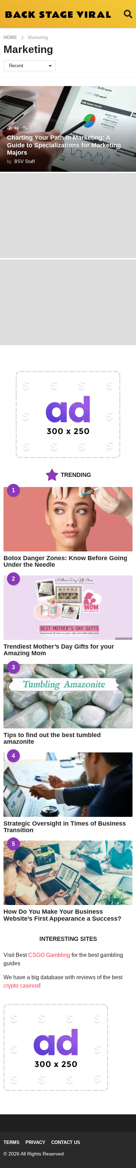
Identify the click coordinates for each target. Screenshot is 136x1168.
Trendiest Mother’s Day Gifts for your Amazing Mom (58, 650)
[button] (128, 14)
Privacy (35, 1142)
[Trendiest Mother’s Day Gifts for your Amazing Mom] (68, 607)
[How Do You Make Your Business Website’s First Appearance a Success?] (68, 873)
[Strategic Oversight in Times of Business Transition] (68, 784)
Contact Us (65, 1142)
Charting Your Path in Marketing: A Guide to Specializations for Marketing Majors (64, 145)
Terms (11, 1142)
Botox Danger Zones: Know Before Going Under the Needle (65, 561)
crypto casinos (21, 986)
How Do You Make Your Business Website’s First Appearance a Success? (62, 915)
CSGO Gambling (49, 955)
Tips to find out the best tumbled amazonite (52, 738)
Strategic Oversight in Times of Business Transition (64, 827)
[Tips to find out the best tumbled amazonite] (68, 696)
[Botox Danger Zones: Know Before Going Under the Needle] (68, 519)
